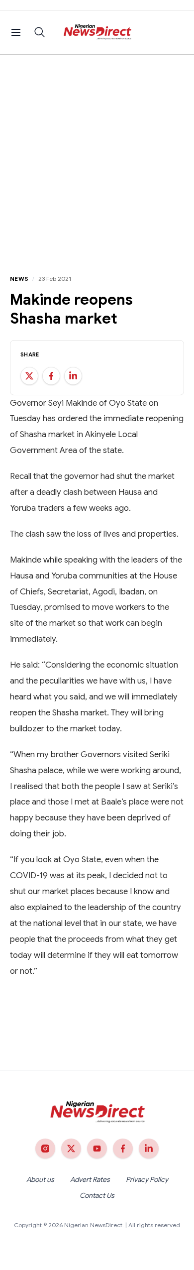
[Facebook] (123, 1148)
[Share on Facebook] (51, 376)
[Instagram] (45, 1148)
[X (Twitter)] (71, 1148)
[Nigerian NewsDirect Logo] (97, 32)
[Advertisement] (97, 157)
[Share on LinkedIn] (73, 376)
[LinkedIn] (149, 1148)
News (19, 278)
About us (40, 1179)
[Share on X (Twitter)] (29, 376)
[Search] (40, 32)
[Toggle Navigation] (16, 32)
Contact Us (97, 1195)
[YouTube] (97, 1148)
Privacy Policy (147, 1179)
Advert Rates (90, 1179)
